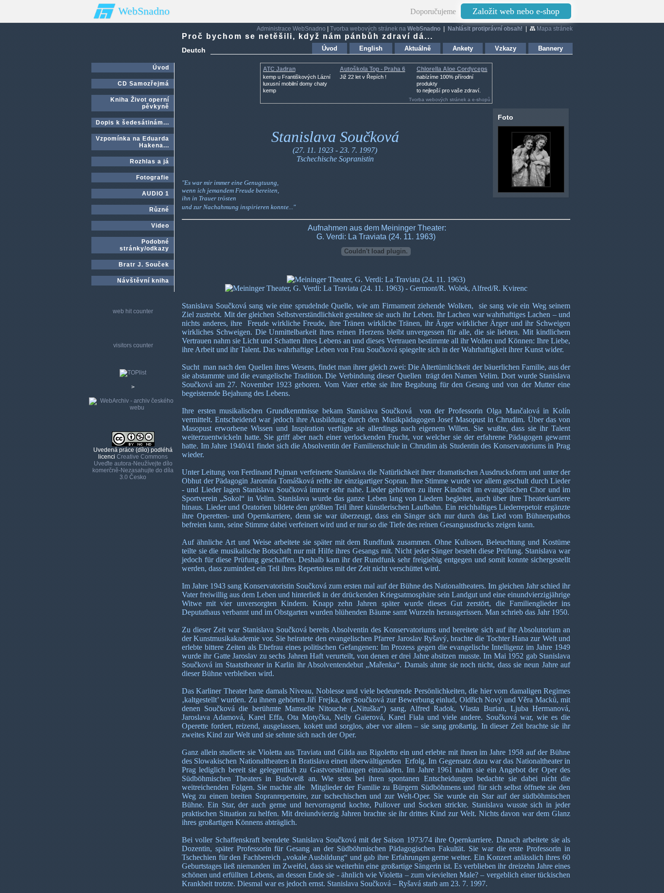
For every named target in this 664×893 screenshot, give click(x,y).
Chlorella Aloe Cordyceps (452, 69)
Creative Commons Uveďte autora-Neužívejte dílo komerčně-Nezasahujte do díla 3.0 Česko (133, 467)
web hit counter (133, 311)
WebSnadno (144, 11)
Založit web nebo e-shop (515, 11)
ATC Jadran (279, 69)
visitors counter (133, 345)
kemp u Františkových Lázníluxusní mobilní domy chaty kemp (297, 83)
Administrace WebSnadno (291, 28)
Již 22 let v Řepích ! (363, 77)
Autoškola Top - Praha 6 (372, 69)
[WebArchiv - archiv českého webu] (133, 407)
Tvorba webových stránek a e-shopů (449, 99)
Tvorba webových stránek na (385, 28)
